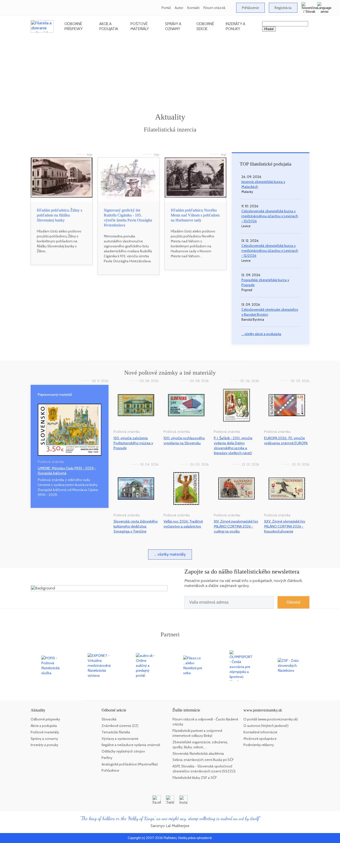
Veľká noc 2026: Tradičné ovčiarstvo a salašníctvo (183, 524)
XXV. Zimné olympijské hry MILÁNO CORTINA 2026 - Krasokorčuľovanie (284, 526)
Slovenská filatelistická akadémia (198, 753)
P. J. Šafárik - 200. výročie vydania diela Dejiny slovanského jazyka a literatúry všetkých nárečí (233, 445)
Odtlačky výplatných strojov (123, 751)
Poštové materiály (139, 26)
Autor (179, 7)
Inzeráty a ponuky (235, 26)
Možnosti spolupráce (260, 738)
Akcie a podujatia (108, 26)
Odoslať (293, 602)
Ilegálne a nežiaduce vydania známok (131, 745)
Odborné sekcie (205, 26)
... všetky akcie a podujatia (261, 334)
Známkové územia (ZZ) (120, 725)
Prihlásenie (250, 7)
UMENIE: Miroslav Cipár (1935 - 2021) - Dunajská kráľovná (67, 470)
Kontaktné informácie (260, 732)
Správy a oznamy (173, 26)
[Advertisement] (170, 74)
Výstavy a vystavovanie (120, 738)
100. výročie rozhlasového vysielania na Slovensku (184, 440)
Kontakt (193, 7)
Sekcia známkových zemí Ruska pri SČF (203, 759)
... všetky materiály (170, 554)
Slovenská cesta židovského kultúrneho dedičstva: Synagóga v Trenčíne (135, 526)
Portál (166, 7)
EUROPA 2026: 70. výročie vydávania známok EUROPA (286, 440)
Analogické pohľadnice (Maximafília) (130, 764)
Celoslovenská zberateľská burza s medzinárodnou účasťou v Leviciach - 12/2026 (269, 250)
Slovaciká (109, 719)
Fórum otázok (214, 7)
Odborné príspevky (73, 26)
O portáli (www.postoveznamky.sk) (270, 719)
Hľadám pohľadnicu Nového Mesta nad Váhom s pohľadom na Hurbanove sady (195, 215)
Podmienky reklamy (258, 745)
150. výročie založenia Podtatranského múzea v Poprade (133, 443)
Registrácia (283, 7)
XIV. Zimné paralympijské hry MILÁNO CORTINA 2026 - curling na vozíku (236, 526)
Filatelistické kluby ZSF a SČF (194, 777)
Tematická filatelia (116, 732)
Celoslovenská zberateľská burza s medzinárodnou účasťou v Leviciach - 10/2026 (269, 216)
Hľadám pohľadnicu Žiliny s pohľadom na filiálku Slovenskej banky (59, 215)
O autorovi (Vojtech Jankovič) (265, 725)
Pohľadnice (110, 770)
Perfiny (107, 757)
